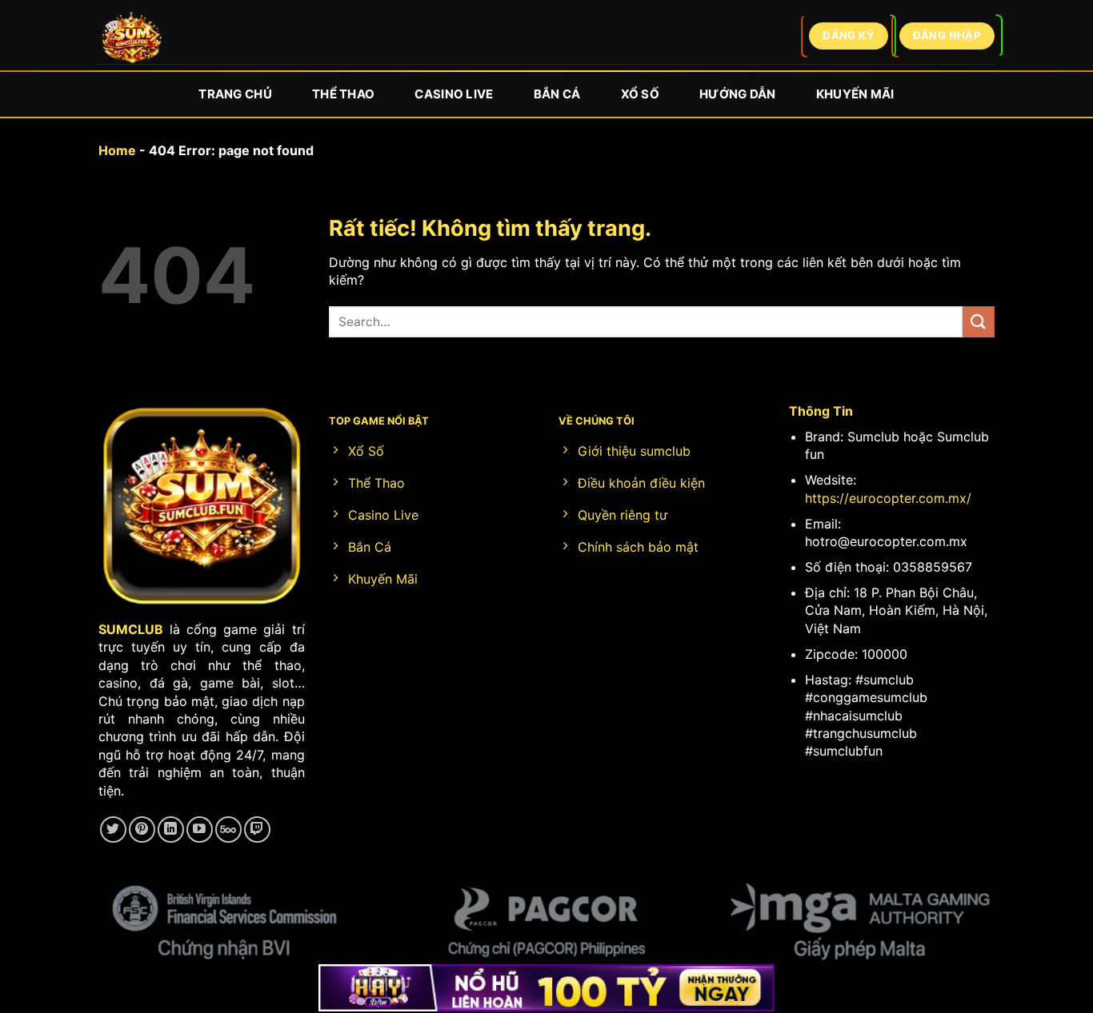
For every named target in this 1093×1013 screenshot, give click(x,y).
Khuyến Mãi (855, 94)
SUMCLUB (130, 629)
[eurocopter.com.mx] (130, 40)
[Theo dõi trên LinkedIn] (171, 829)
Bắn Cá (557, 94)
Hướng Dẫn (737, 94)
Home (117, 150)
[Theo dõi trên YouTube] (199, 829)
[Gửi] (979, 321)
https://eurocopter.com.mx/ (888, 498)
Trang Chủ (235, 94)
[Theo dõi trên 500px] (228, 829)
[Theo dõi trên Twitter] (113, 829)
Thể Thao (343, 94)
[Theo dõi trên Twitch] (257, 829)
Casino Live (453, 94)
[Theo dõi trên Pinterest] (142, 829)
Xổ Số (640, 94)
